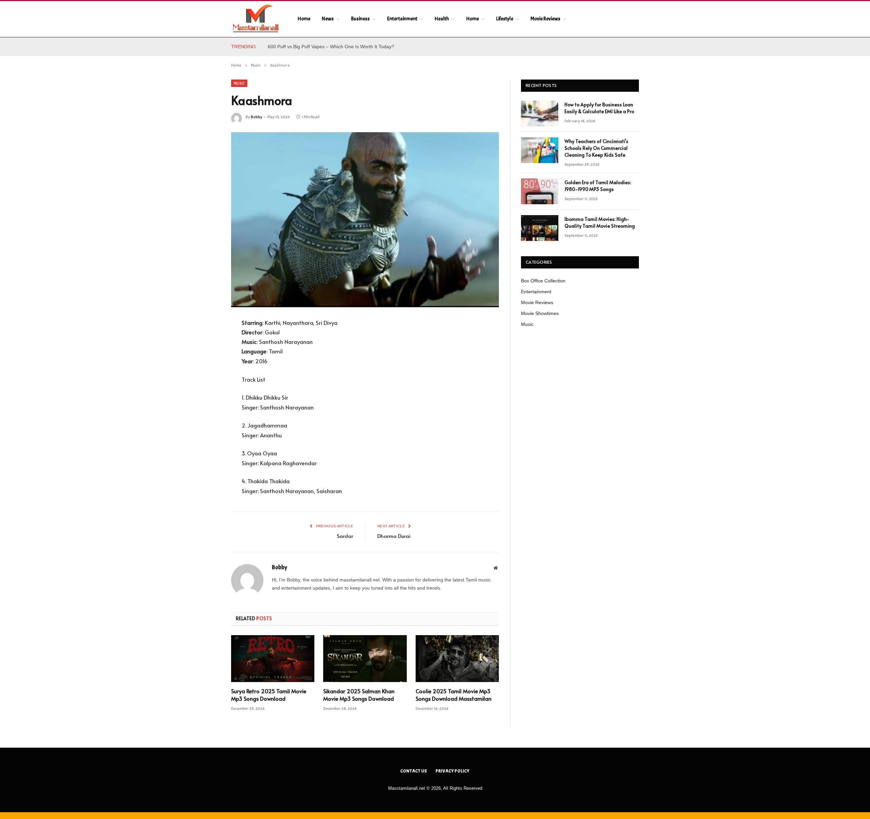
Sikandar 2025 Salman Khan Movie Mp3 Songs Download (359, 694)
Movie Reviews (545, 19)
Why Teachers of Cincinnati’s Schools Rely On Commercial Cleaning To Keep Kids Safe (596, 148)
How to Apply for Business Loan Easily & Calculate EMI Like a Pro (338, 46)
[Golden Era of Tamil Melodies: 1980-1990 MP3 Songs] (539, 191)
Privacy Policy (453, 771)
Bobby (256, 117)
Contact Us (413, 771)
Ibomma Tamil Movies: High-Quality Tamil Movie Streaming (599, 222)
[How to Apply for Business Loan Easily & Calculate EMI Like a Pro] (539, 113)
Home (304, 19)
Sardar (345, 535)
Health (442, 19)
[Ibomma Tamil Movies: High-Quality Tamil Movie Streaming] (539, 228)
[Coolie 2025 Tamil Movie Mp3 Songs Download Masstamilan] (457, 658)
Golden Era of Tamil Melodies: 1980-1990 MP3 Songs (597, 185)
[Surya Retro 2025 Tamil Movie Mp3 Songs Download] (272, 658)
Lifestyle (504, 19)
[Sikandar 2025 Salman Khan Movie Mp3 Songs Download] (364, 658)
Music (239, 83)
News (328, 19)
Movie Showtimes (540, 313)
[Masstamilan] (255, 19)
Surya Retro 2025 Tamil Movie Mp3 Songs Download (268, 694)
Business (360, 19)
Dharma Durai (394, 535)
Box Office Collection (543, 280)
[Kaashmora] (365, 219)
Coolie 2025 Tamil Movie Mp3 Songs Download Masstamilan (453, 694)
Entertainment (402, 19)
